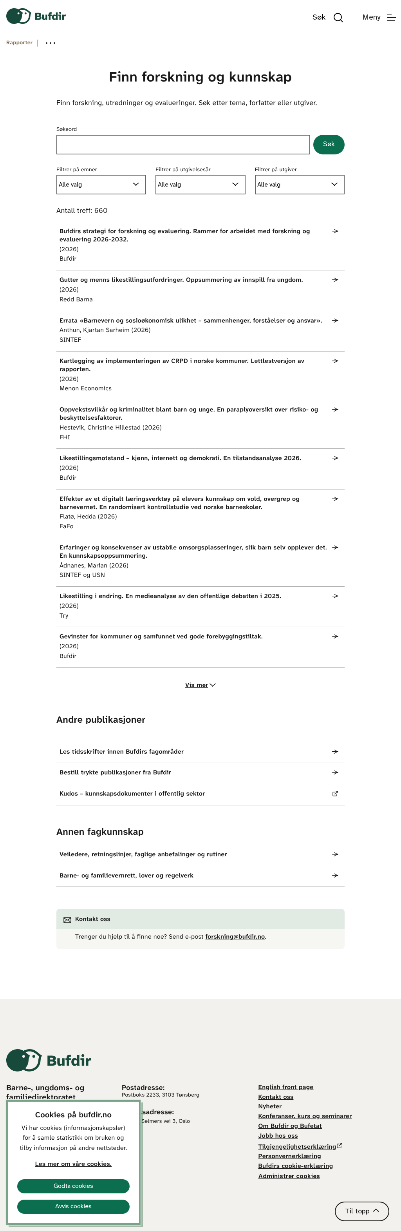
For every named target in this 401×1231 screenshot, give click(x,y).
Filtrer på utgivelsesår (183, 170)
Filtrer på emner (76, 170)
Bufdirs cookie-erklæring (295, 1166)
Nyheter (270, 1107)
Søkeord (66, 129)
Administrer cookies (289, 1176)
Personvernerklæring (289, 1156)
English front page (286, 1087)
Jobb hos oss (278, 1136)
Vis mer (196, 685)
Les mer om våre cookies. (73, 1164)
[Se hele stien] (50, 43)
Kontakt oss (276, 1097)
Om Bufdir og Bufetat (290, 1126)
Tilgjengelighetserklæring (297, 1147)
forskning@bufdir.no (235, 937)
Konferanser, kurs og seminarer (305, 1116)
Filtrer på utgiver (276, 170)
